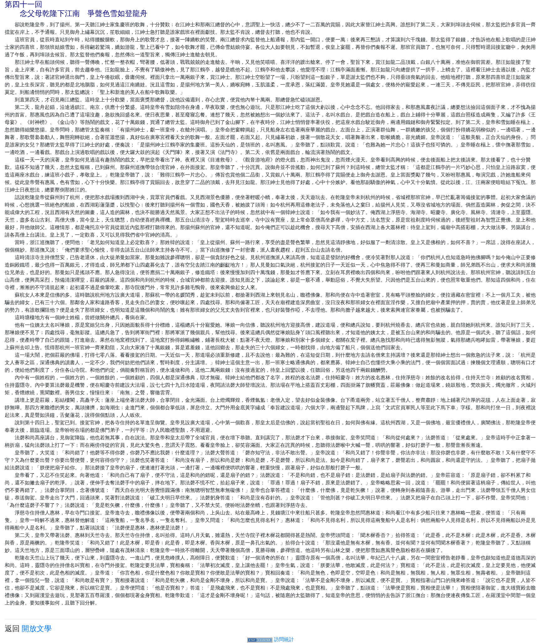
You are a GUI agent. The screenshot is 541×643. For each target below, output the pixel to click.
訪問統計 (284, 639)
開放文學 (37, 628)
